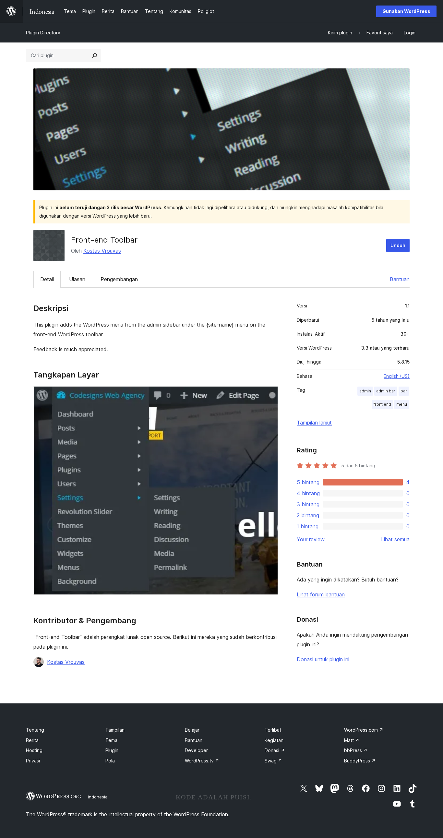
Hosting (34, 750)
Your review (311, 539)
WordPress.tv (202, 760)
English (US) (397, 376)
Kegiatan (274, 740)
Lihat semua (395, 539)
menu (401, 404)
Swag (273, 760)
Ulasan (77, 279)
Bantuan (400, 279)
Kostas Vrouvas (102, 250)
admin (365, 391)
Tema (111, 740)
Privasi (33, 760)
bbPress (355, 750)
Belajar (192, 730)
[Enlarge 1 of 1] (269, 395)
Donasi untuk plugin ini (323, 659)
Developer (196, 750)
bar (404, 391)
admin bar (385, 391)
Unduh (397, 245)
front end (382, 404)
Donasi (275, 750)
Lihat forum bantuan (321, 594)
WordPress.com (363, 730)
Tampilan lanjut (314, 422)
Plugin (111, 750)
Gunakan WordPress (406, 11)
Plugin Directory (43, 32)
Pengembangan (119, 279)
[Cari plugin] (94, 55)
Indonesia (98, 796)
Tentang (35, 730)
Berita (32, 740)
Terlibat (273, 730)
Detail (47, 279)
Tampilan (115, 730)
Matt (351, 740)
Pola (110, 760)
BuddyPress (360, 760)
